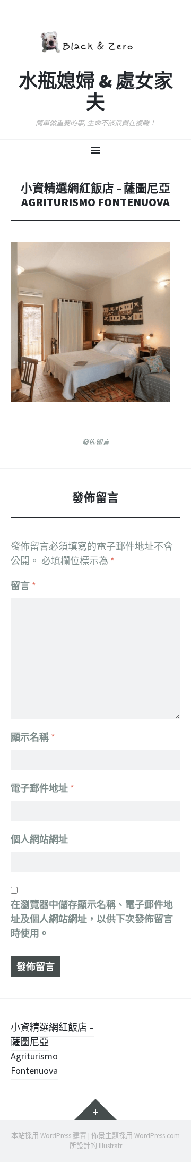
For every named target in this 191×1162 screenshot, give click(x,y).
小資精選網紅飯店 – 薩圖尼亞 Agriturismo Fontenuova (52, 1048)
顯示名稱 (33, 737)
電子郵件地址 (42, 788)
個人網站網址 (39, 839)
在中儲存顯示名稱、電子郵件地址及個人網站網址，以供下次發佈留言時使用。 (92, 918)
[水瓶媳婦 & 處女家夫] (95, 40)
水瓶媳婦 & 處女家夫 (96, 92)
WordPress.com (157, 1135)
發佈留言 (95, 442)
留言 (23, 586)
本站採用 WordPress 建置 (48, 1135)
